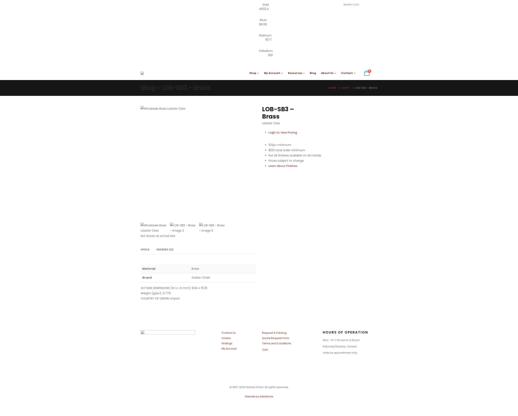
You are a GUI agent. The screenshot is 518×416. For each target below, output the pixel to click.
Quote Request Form (275, 338)
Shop (252, 73)
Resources (295, 73)
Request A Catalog (274, 333)
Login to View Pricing (283, 132)
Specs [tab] (145, 249)
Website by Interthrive (259, 396)
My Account (272, 73)
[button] (375, 73)
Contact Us (229, 333)
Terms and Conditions (276, 343)
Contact (347, 73)
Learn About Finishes (283, 166)
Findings (227, 343)
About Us (327, 73)
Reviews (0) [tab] (165, 249)
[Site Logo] (163, 73)
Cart (265, 349)
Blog (313, 73)
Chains (226, 338)
